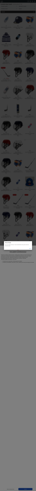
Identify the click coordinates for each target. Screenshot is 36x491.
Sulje (30, 248)
